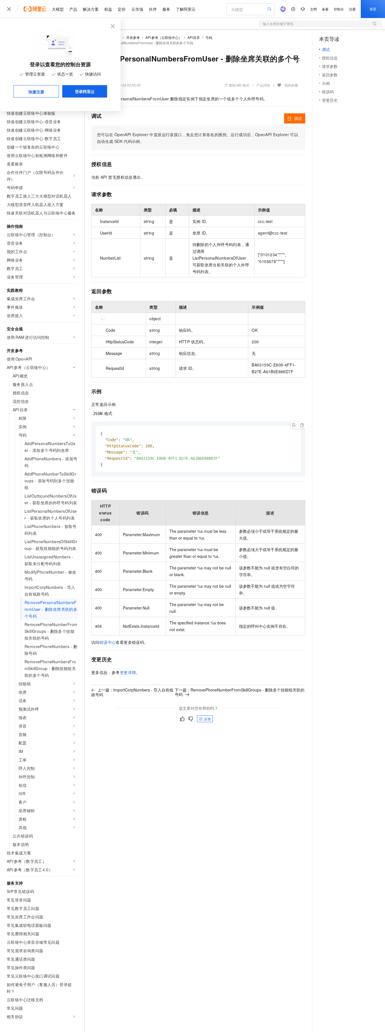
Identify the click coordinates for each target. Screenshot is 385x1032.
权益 (108, 9)
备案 (325, 8)
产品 (73, 9)
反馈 (207, 718)
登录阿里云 (85, 91)
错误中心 (107, 642)
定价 (122, 9)
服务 (166, 9)
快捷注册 (36, 91)
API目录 (193, 37)
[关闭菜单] (9, 9)
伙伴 (153, 9)
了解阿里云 (186, 9)
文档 (313, 8)
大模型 (58, 9)
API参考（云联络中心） (163, 37)
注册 (352, 8)
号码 (208, 37)
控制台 (339, 8)
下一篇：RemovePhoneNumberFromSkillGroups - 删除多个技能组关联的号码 (239, 692)
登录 (372, 8)
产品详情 (263, 85)
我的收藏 (291, 85)
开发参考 (133, 37)
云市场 (137, 9)
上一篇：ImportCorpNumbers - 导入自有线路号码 (132, 692)
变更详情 (128, 672)
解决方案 (91, 9)
